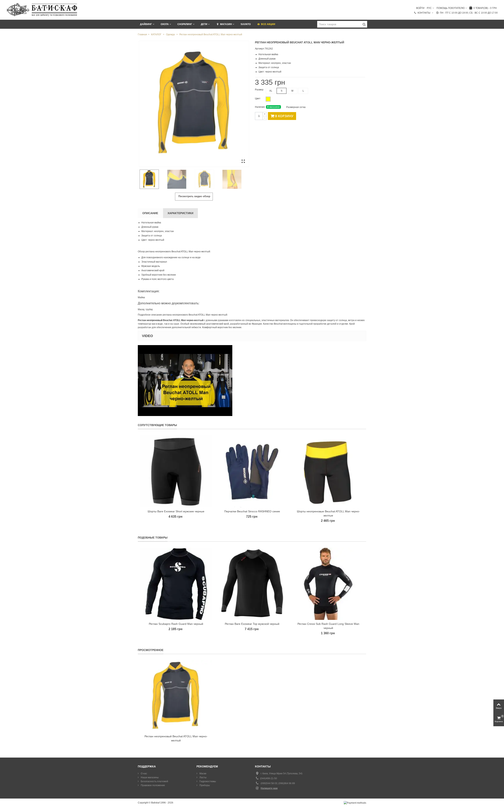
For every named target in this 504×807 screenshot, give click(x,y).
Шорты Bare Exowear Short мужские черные (176, 511)
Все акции (268, 24)
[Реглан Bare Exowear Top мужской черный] (252, 584)
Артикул (259, 48)
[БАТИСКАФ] (42, 9)
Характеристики (180, 213)
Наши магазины (149, 777)
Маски (202, 773)
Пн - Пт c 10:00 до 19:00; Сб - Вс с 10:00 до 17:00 (469, 12)
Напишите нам (269, 788)
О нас (143, 773)
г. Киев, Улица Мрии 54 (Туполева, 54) (281, 773)
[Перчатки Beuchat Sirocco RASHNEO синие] (252, 471)
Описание (150, 213)
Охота (165, 24)
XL (270, 90)
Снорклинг (184, 24)
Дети (204, 24)
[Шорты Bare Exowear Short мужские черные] (176, 471)
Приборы (204, 785)
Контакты (424, 12)
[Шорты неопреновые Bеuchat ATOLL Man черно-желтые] (328, 471)
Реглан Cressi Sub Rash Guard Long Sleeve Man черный (328, 626)
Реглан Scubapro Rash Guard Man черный (176, 623)
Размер (259, 89)
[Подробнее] (176, 696)
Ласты (203, 777)
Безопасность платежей (154, 781)
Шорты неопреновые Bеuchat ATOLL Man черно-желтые (328, 513)
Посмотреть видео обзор (194, 196)
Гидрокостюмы (207, 781)
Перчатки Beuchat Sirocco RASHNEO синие (252, 511)
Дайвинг (146, 24)
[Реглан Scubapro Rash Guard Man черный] (176, 584)
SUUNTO (246, 24)
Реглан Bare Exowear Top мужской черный (252, 623)
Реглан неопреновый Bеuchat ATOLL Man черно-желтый (176, 738)
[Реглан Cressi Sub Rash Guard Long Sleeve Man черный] (328, 584)
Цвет (258, 98)
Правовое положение (152, 785)
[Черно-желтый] (268, 99)
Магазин (226, 24)
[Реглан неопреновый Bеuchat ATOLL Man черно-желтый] (194, 104)
